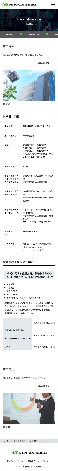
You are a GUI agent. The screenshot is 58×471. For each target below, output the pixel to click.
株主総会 (10, 34)
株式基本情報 (34, 34)
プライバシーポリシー (16, 460)
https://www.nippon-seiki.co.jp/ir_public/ (33, 248)
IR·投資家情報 (19, 441)
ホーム (6, 441)
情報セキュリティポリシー (39, 460)
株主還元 (8, 427)
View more (43, 62)
